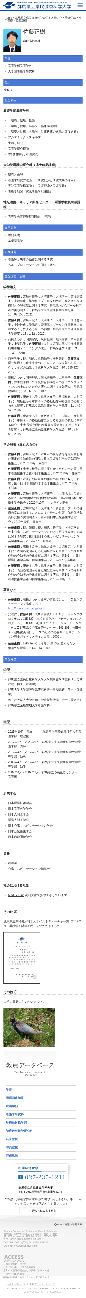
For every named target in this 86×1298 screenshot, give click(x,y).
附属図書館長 (15, 1098)
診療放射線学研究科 (19, 1130)
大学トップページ (16, 1284)
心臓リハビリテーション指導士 (29, 869)
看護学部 (70, 17)
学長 (9, 1089)
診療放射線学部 (16, 1122)
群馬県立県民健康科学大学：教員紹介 (38, 17)
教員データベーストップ (42, 1284)
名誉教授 (12, 1139)
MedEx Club (16, 895)
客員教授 (12, 1147)
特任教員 (12, 1155)
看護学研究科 (15, 1114)
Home (8, 17)
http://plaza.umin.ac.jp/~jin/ (26, 608)
